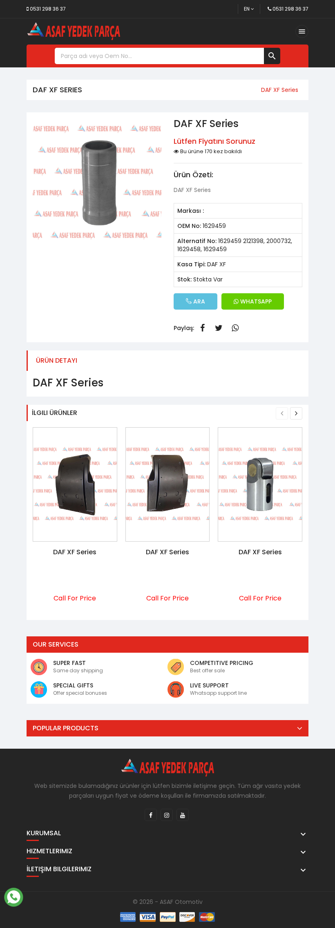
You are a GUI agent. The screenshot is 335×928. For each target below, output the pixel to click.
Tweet (218, 328)
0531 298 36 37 (48, 8)
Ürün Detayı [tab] (56, 360)
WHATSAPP (255, 301)
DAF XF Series (74, 552)
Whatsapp (235, 328)
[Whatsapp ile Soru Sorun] (13, 896)
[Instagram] (167, 815)
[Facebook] (151, 815)
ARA (198, 301)
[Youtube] (182, 815)
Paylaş (202, 328)
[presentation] (282, 413)
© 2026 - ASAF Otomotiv (168, 902)
